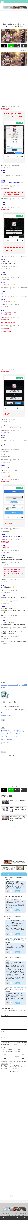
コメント (4, 1015)
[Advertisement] (14, 17)
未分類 (4, 751)
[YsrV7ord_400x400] (5, 694)
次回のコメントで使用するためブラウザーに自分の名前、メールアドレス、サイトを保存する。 (14, 1045)
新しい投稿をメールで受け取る (11, 1051)
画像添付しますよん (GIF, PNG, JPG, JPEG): (13, 1061)
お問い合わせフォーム (20, 1213)
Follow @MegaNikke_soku (8, 715)
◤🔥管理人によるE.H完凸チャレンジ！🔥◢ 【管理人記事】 (6, 732)
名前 (2, 1031)
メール (3, 1037)
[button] (17, 45)
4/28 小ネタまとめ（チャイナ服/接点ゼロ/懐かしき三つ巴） (19, 732)
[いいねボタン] (3, 720)
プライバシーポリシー (7, 1213)
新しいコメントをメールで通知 (11, 1049)
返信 (18, 891)
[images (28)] (14, 59)
